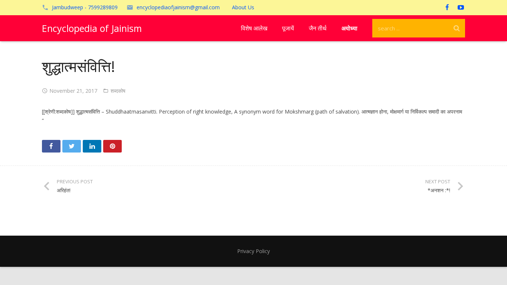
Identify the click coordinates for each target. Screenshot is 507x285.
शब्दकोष (118, 90)
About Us (243, 7)
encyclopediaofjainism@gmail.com (178, 7)
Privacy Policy (253, 251)
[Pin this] (112, 146)
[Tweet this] (71, 146)
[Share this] (51, 146)
